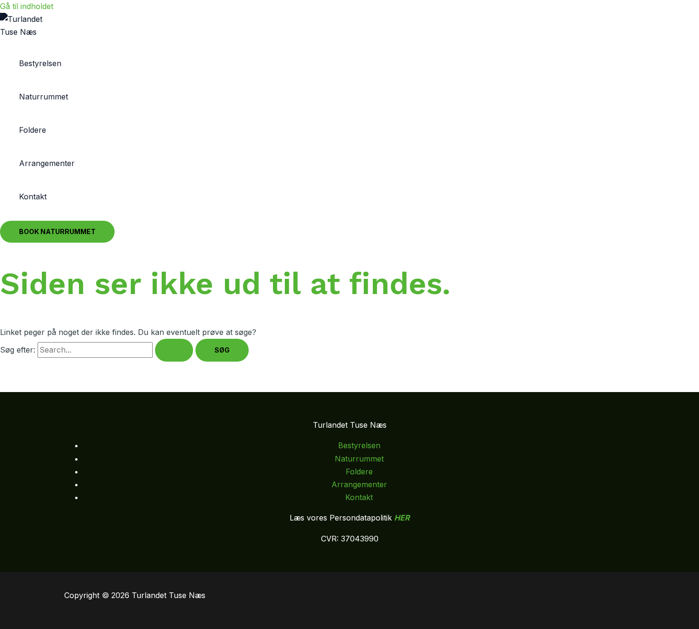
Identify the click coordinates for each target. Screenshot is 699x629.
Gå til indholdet (26, 6)
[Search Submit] (174, 350)
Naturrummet (43, 96)
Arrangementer (47, 163)
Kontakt (33, 196)
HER (402, 517)
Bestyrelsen (40, 63)
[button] (57, 232)
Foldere (32, 130)
